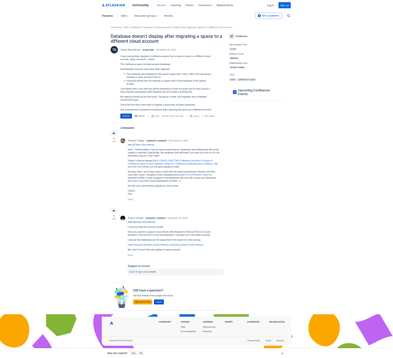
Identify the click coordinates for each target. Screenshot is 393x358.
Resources (207, 331)
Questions (148, 27)
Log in (270, 5)
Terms (268, 340)
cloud (232, 79)
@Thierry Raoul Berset (143, 144)
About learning (209, 327)
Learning (176, 5)
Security (280, 340)
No (141, 353)
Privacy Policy (254, 340)
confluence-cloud (246, 79)
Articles (168, 15)
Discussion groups (145, 15)
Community (140, 5)
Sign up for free (142, 301)
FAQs (183, 327)
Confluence (135, 27)
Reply (130, 199)
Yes (133, 353)
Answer (126, 116)
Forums (161, 5)
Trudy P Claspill (135, 218)
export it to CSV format (189, 174)
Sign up (284, 5)
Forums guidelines (188, 331)
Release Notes (225, 5)
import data (138, 180)
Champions (205, 5)
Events (190, 5)
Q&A (124, 15)
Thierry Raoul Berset (130, 49)
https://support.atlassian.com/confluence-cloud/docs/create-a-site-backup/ (165, 244)
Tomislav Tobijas (136, 140)
